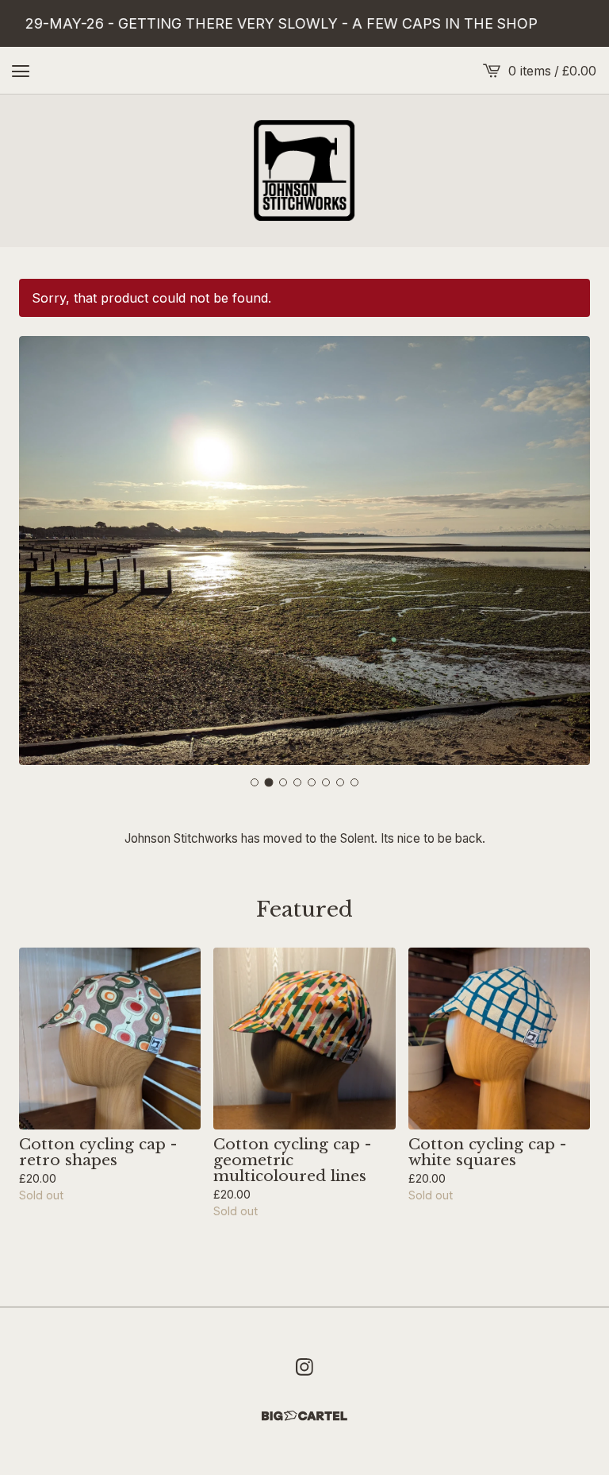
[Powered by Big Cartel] (304, 1415)
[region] (304, 23)
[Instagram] (304, 1367)
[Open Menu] (20, 71)
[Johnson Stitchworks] (304, 171)
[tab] (255, 782)
